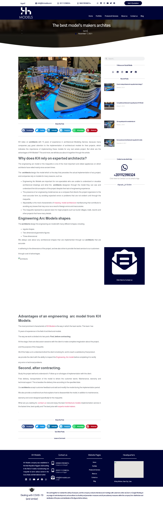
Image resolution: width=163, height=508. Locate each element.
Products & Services (111, 16)
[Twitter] (111, 3)
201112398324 (65, 3)
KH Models (51, 326)
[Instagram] (104, 3)
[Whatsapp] (97, 3)
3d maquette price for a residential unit (126, 121)
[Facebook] (114, 3)
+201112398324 (124, 175)
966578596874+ (85, 3)
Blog (142, 16)
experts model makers (66, 406)
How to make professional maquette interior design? (129, 84)
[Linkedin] (101, 3)
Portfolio (99, 16)
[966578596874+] (78, 3)
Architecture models (73, 403)
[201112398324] (58, 3)
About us (124, 16)
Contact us (133, 16)
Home (91, 16)
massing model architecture (65, 203)
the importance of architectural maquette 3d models (129, 140)
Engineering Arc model (65, 357)
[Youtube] (107, 3)
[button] (28, 130)
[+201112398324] (124, 167)
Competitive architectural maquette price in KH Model (130, 103)
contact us (42, 403)
